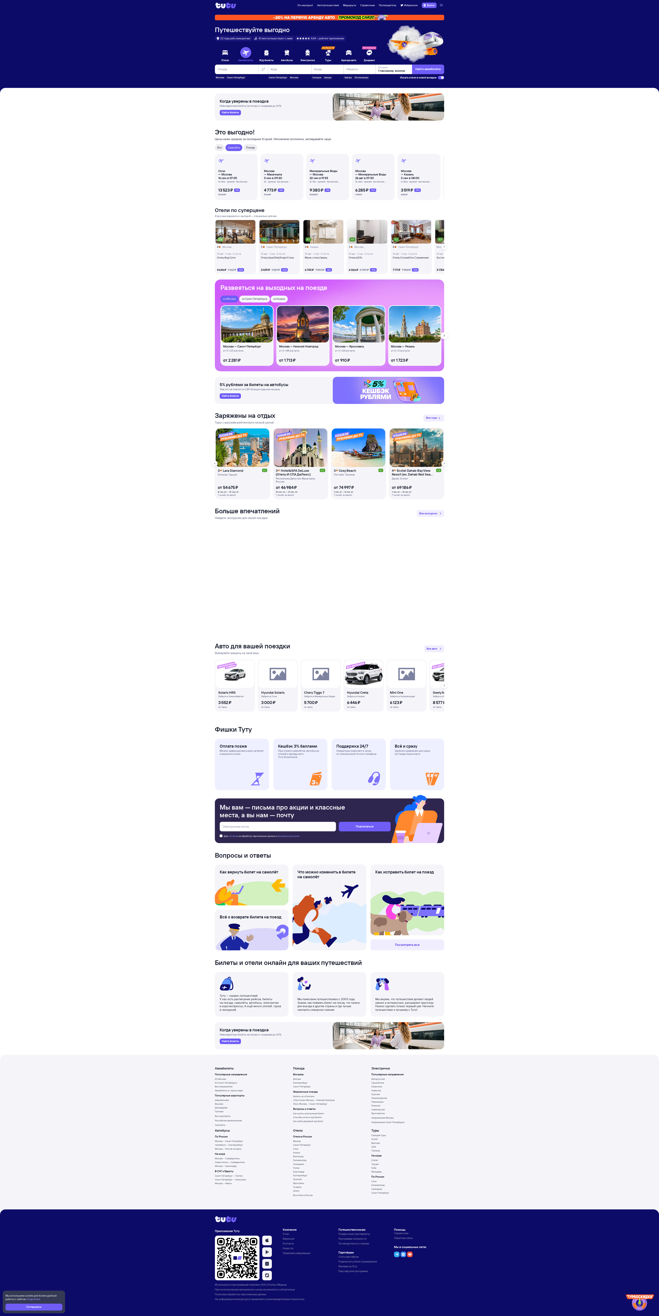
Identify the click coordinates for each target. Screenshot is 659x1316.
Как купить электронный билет (308, 1113)
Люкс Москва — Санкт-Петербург (310, 1103)
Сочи (295, 1148)
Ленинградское (379, 1098)
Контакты (288, 1243)
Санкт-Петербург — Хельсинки (230, 1179)
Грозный (297, 1179)
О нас (286, 1233)
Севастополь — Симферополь (230, 1162)
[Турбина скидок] (640, 1303)
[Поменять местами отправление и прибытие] (263, 69)
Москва (297, 1079)
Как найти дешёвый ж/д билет (308, 1121)
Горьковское (377, 1082)
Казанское (376, 1086)
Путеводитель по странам (353, 1243)
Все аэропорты (222, 1116)
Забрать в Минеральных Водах (319, 696)
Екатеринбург (300, 1082)
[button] (433, 418)
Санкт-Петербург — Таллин (228, 1175)
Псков (296, 1167)
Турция (375, 1164)
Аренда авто (348, 60)
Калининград (299, 1160)
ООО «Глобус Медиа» (274, 1284)
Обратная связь (403, 1238)
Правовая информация (296, 1253)
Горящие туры (378, 1135)
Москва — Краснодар (226, 1166)
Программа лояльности (352, 1238)
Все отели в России (303, 1195)
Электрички (307, 60)
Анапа (296, 1190)
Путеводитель (387, 5)
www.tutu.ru (272, 1289)
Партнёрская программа (353, 1271)
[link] (230, 112)
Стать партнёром (348, 1256)
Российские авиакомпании (228, 1120)
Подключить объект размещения (357, 1261)
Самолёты (220, 1125)
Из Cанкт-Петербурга (226, 1082)
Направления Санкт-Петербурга (387, 1122)
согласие (233, 836)
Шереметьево (222, 1100)
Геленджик (298, 1164)
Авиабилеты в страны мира (229, 1090)
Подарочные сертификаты (354, 1233)
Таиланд (375, 1150)
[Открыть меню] (441, 5)
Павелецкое (377, 1101)
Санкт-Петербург (302, 1086)
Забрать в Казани (356, 696)
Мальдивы (376, 1171)
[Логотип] (226, 5)
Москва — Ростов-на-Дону (228, 1148)
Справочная (367, 5)
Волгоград (298, 1156)
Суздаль (297, 1187)
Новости (288, 1248)
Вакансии (288, 1238)
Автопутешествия (328, 5)
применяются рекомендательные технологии (277, 1299)
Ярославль (298, 1183)
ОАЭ (373, 1146)
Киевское (376, 1090)
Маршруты (349, 5)
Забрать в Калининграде (402, 696)
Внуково (219, 1103)
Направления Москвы (382, 1117)
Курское (375, 1094)
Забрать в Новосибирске (231, 696)
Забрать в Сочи (269, 696)
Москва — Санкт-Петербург (229, 1141)
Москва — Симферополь (227, 1158)
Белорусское (378, 1079)
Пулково (219, 1111)
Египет (374, 1160)
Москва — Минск (223, 1183)
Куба (373, 1167)
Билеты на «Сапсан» (303, 1096)
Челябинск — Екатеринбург (229, 1144)
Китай (374, 1139)
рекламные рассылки (288, 836)
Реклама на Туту (347, 1266)
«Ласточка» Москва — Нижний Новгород (313, 1100)
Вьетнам (375, 1143)
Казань (296, 1152)
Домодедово (221, 1107)
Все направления (224, 1086)
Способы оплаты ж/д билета (307, 1117)
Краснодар (298, 1171)
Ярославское (378, 1113)
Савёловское (378, 1109)
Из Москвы (220, 1079)
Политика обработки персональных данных (240, 1294)
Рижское (375, 1105)
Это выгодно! (305, 5)
